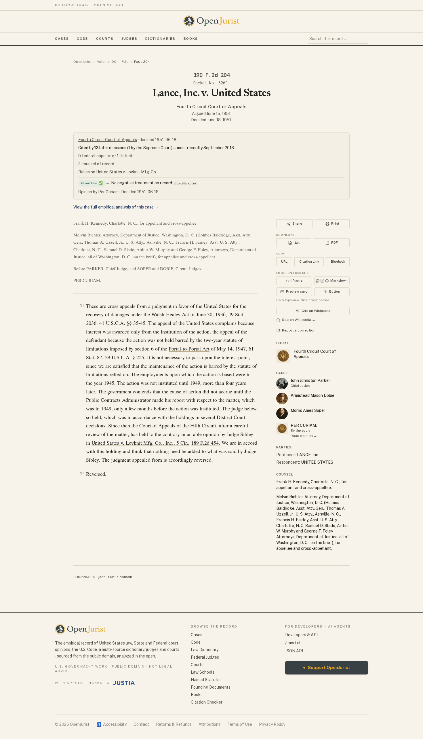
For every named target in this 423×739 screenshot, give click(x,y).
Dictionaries (160, 39)
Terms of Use (239, 724)
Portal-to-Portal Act (189, 348)
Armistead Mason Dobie (312, 395)
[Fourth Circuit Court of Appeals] (282, 428)
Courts (104, 39)
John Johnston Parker (310, 380)
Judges (129, 39)
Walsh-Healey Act (170, 314)
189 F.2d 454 (205, 442)
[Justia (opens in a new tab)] (124, 683)
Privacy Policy (272, 724)
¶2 (82, 473)
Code (82, 39)
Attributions (209, 724)
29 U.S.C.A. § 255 (124, 357)
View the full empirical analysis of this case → (116, 207)
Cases (62, 39)
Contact (141, 724)
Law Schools (202, 672)
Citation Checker (206, 702)
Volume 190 (106, 62)
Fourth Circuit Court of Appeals (211, 106)
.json (102, 577)
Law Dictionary (204, 649)
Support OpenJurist (326, 667)
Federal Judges (205, 657)
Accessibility (111, 724)
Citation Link (309, 261)
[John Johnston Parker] (282, 383)
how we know (185, 183)
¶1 (82, 305)
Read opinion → (304, 436)
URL (284, 261)
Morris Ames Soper (308, 410)
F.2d (125, 62)
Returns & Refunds (174, 724)
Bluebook (338, 261)
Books (191, 39)
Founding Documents (210, 687)
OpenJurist (82, 62)
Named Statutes (206, 679)
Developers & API (301, 634)
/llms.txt (293, 643)
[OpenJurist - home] (211, 21)
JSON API (294, 651)
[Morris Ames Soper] (282, 413)
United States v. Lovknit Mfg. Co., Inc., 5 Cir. (140, 442)
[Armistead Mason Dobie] (282, 398)
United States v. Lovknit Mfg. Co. (126, 172)
